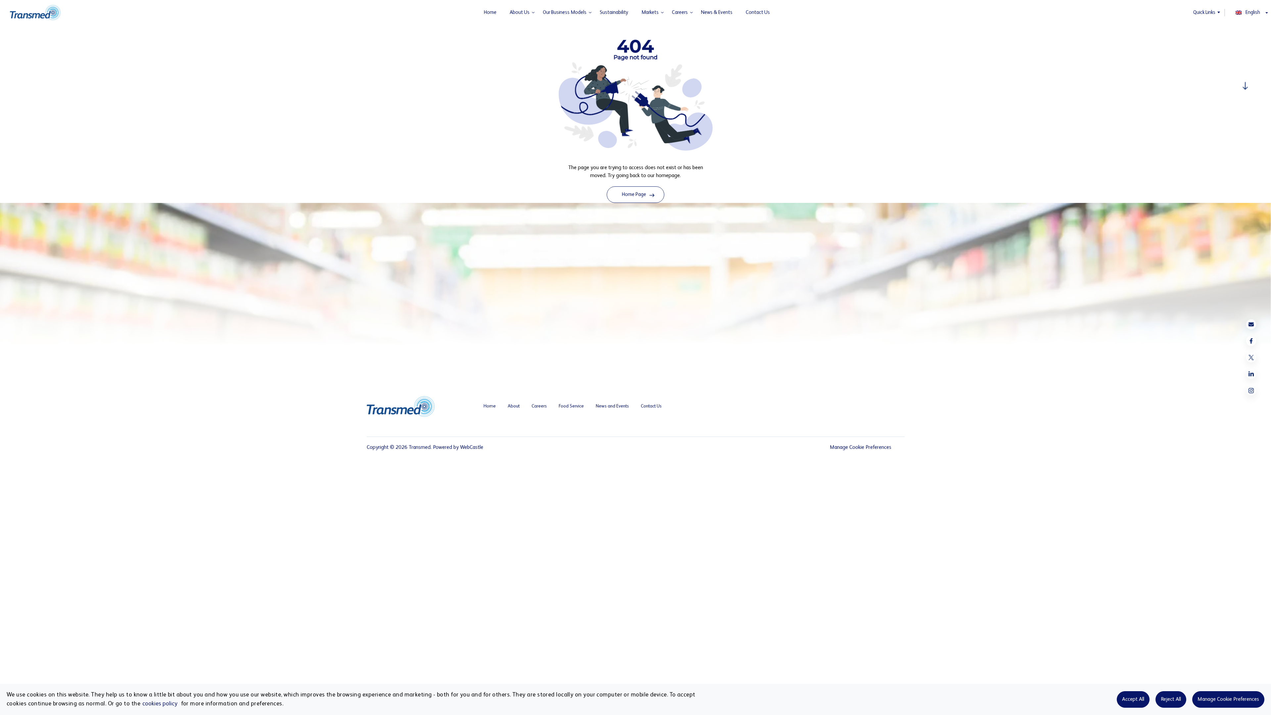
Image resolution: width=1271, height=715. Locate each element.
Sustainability (614, 12)
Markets (650, 12)
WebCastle (471, 447)
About (514, 406)
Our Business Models (565, 12)
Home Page (634, 194)
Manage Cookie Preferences (1228, 699)
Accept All (1133, 699)
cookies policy (159, 704)
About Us (520, 12)
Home (490, 12)
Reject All (1171, 699)
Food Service (571, 406)
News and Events (612, 406)
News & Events (716, 12)
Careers (680, 12)
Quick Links (1204, 12)
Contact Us (758, 12)
